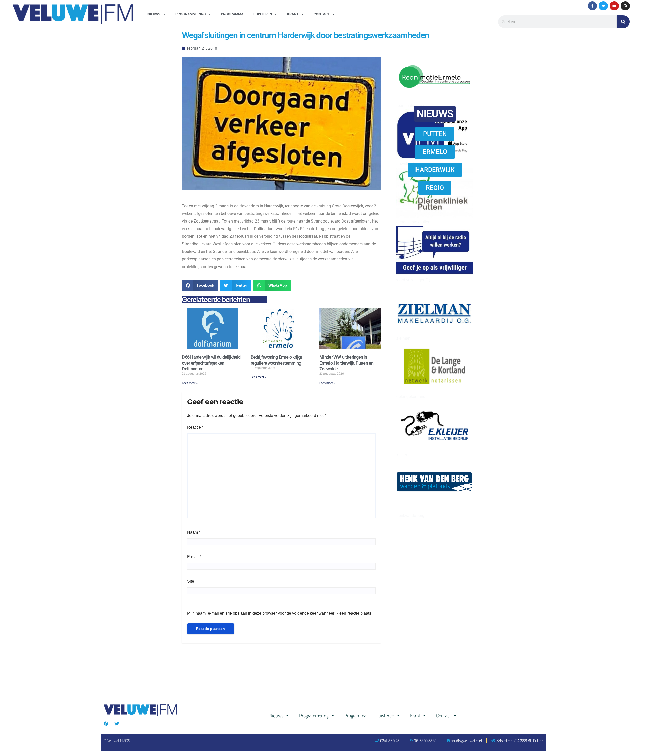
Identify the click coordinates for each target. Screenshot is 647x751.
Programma (232, 14)
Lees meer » (190, 383)
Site (190, 581)
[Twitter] (603, 5)
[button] (200, 285)
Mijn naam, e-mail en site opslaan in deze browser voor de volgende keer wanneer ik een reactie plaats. (279, 613)
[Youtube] (614, 5)
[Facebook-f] (592, 5)
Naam (193, 532)
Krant (293, 14)
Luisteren (262, 14)
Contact (322, 14)
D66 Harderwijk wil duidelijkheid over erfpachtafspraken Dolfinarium (211, 362)
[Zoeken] (623, 21)
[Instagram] (625, 5)
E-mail (194, 557)
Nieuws (153, 14)
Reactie (195, 427)
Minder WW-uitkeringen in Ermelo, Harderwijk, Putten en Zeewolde (346, 362)
